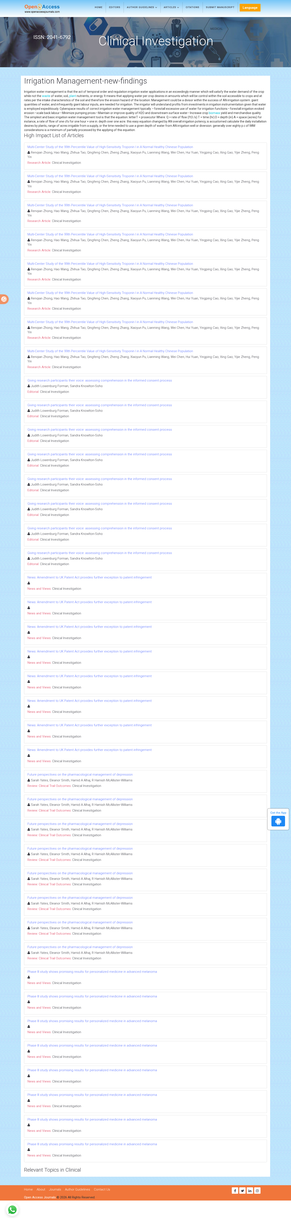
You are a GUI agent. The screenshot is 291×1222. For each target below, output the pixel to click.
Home (98, 7)
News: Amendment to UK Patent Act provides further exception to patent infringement (89, 577)
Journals (55, 1189)
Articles (170, 7)
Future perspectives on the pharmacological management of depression (80, 774)
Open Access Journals (40, 1197)
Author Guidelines (141, 7)
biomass (214, 113)
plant (72, 96)
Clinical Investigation (66, 163)
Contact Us (102, 1189)
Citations (192, 7)
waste (46, 96)
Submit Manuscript (220, 7)
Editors (114, 7)
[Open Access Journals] (48, 8)
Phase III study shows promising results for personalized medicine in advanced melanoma (92, 972)
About (41, 1189)
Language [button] (250, 8)
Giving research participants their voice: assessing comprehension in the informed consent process (99, 380)
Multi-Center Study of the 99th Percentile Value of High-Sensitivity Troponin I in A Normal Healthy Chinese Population (110, 147)
